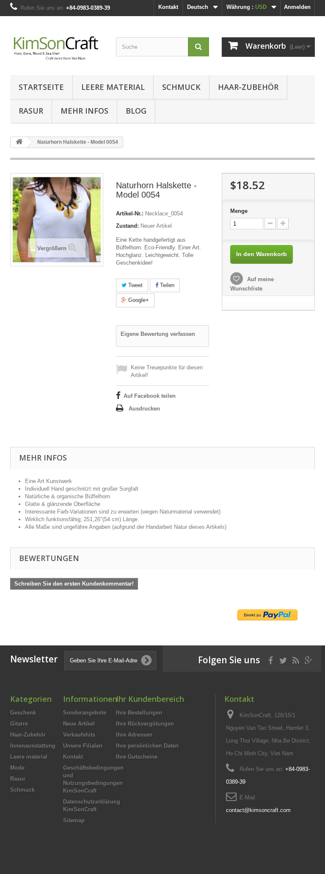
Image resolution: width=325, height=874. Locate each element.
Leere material (113, 87)
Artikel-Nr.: (129, 213)
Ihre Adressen (134, 735)
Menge (239, 211)
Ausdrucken (144, 408)
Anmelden (297, 7)
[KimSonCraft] (56, 48)
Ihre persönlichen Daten (147, 746)
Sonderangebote (84, 712)
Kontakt (168, 7)
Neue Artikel (79, 723)
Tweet (135, 285)
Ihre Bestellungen (139, 712)
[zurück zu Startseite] (19, 142)
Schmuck (181, 87)
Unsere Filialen (82, 746)
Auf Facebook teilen (150, 396)
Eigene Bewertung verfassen (158, 334)
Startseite (41, 87)
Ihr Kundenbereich (150, 699)
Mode (17, 768)
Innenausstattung (32, 746)
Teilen (166, 285)
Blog (136, 111)
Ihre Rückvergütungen (145, 723)
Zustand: (127, 226)
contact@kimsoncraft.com (258, 810)
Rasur (31, 111)
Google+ (138, 300)
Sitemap (74, 820)
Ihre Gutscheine (136, 757)
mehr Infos (84, 111)
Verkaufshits (79, 735)
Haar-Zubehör (248, 87)
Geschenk (23, 712)
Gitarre (19, 723)
